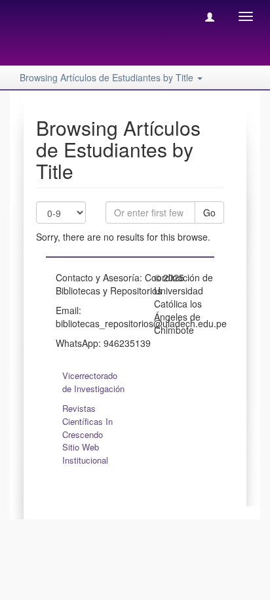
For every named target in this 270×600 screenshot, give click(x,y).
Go (209, 212)
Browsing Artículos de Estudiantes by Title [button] (108, 77)
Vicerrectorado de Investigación (93, 382)
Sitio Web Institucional (85, 453)
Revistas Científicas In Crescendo (87, 421)
